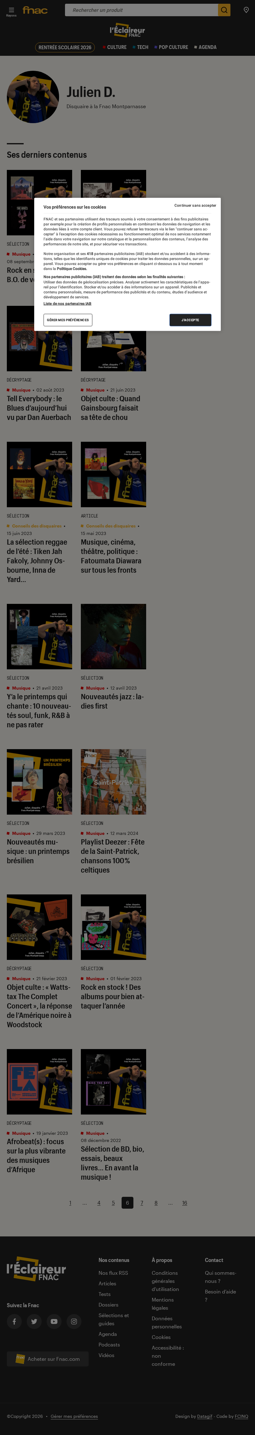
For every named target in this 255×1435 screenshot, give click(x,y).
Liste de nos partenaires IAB (67, 303)
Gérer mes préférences (68, 319)
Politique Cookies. (71, 269)
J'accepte (190, 319)
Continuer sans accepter (195, 205)
